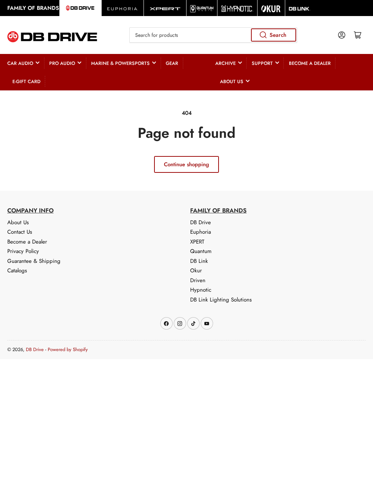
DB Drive (200, 222)
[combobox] (213, 35)
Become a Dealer (310, 63)
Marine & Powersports (120, 63)
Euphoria (200, 232)
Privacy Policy (23, 251)
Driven (197, 280)
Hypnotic (200, 290)
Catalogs (17, 270)
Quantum (201, 251)
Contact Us (19, 232)
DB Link (199, 261)
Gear (172, 63)
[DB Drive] (80, 8)
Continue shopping (186, 164)
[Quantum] (201, 8)
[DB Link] (299, 8)
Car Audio (20, 63)
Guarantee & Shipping (33, 261)
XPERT (197, 242)
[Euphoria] (122, 8)
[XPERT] (165, 8)
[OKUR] (271, 8)
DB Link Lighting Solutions (221, 300)
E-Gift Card (26, 81)
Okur (196, 270)
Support (262, 63)
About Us (231, 81)
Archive (225, 63)
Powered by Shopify (68, 349)
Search (278, 35)
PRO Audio (62, 63)
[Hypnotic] (237, 8)
